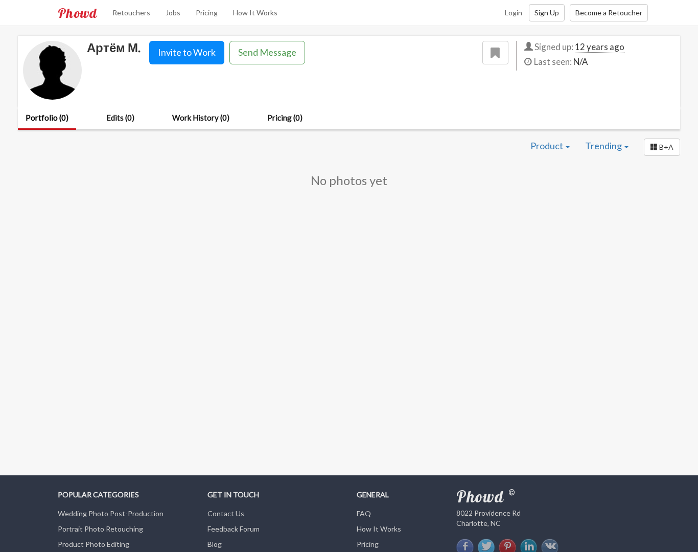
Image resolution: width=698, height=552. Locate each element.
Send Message (267, 52)
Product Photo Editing (93, 544)
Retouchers (131, 12)
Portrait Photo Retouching (100, 528)
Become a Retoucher (608, 12)
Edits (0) (120, 117)
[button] (662, 147)
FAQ (364, 513)
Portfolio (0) (47, 117)
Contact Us (225, 513)
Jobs (173, 12)
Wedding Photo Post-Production (111, 513)
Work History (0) (200, 117)
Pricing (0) (285, 117)
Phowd (77, 13)
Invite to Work (187, 52)
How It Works (255, 12)
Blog (214, 544)
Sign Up (546, 12)
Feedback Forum (233, 528)
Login (513, 12)
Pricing (207, 12)
